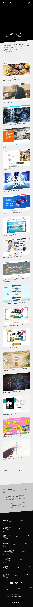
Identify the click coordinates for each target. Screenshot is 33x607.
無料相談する (15, 505)
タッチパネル (18, 46)
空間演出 (6, 50)
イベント (14, 45)
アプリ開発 (26, 46)
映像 (5, 45)
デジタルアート (8, 52)
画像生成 (21, 44)
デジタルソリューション (16, 49)
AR (28, 43)
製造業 (9, 45)
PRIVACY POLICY (16, 595)
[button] (28, 3)
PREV (5, 470)
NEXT (20, 470)
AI (25, 44)
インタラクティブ (8, 47)
